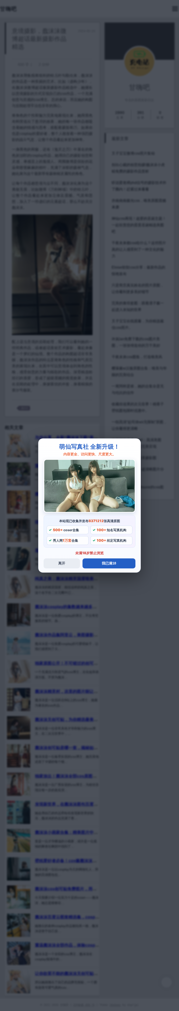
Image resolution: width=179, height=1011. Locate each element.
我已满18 (109, 563)
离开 (61, 563)
